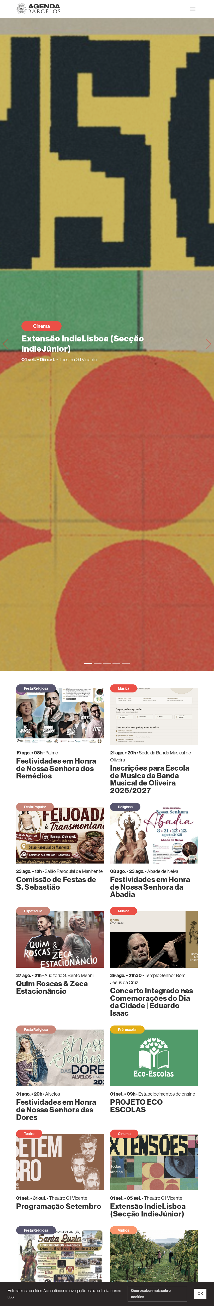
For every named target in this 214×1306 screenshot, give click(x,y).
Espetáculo (33, 911)
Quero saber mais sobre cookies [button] (151, 1293)
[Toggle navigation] (192, 9)
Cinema (41, 326)
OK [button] (200, 1294)
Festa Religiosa (36, 688)
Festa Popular (35, 807)
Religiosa (125, 807)
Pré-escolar (127, 1029)
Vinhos (123, 1230)
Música (123, 688)
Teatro (29, 1133)
